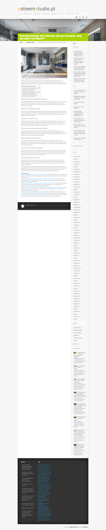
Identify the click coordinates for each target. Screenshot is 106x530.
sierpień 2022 (76, 212)
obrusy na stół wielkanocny (43, 499)
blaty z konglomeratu (42, 465)
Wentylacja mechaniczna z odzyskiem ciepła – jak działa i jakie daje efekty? (39, 183)
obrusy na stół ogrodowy (42, 497)
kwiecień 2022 (77, 222)
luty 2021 (76, 258)
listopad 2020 (77, 265)
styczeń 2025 (76, 176)
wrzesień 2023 (77, 187)
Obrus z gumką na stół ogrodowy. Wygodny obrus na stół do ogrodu (79, 120)
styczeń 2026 (76, 169)
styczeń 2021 (76, 260)
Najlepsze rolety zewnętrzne (28, 508)
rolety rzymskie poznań (45, 517)
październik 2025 (77, 171)
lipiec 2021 (76, 245)
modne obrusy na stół (45, 487)
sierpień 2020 (76, 273)
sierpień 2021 (76, 242)
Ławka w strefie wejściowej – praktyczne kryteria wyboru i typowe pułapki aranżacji (80, 68)
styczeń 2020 (76, 291)
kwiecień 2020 (77, 283)
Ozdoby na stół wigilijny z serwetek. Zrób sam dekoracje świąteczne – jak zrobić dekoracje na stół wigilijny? (27, 514)
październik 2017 (77, 301)
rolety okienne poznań (44, 516)
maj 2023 (76, 189)
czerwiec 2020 (77, 278)
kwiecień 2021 (77, 253)
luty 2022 (76, 227)
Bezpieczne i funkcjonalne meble (28, 89)
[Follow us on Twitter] (76, 17)
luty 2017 (76, 319)
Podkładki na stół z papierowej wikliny (44, 512)
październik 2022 (77, 207)
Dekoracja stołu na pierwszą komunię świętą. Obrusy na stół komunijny (79, 98)
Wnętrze (76, 13)
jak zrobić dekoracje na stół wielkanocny (43, 479)
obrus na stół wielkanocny (44, 493)
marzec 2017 (76, 316)
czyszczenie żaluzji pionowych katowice (44, 467)
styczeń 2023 (76, 199)
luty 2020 (76, 288)
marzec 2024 (76, 181)
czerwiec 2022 (77, 217)
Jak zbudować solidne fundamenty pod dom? (32, 191)
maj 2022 (76, 220)
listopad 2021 (76, 235)
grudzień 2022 (77, 202)
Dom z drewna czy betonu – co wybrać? (79, 367)
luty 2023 (76, 197)
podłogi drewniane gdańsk (44, 513)
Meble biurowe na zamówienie (44, 485)
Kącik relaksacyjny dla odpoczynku (29, 93)
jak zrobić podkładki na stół (43, 482)
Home (21, 13)
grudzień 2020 (77, 263)
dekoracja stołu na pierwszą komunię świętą (44, 468)
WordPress (85, 527)
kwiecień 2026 (77, 161)
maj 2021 (76, 250)
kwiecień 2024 (77, 179)
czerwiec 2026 (77, 156)
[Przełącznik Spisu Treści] (38, 86)
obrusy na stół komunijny (42, 495)
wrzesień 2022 (77, 209)
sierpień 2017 (76, 306)
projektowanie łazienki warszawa (44, 515)
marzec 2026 (76, 164)
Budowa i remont (37, 13)
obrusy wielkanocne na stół (43, 503)
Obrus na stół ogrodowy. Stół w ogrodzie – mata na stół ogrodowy (80, 92)
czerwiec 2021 (77, 247)
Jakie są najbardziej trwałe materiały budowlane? (79, 380)
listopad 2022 (76, 204)
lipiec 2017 (76, 308)
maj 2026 (76, 159)
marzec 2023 (76, 194)
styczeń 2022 (76, 230)
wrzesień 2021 (77, 240)
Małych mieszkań (54, 13)
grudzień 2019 (77, 293)
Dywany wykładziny (46, 13)
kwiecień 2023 (77, 192)
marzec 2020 (76, 286)
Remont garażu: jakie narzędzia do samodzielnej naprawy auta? (80, 394)
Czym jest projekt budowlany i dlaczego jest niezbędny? (34, 174)
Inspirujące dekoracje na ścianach (28, 96)
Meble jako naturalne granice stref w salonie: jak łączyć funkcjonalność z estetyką (80, 80)
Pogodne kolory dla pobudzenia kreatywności (31, 88)
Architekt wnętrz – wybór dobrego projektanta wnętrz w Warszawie (27, 474)
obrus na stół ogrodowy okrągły (44, 492)
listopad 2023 (76, 184)
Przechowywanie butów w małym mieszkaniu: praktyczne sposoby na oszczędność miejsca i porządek (79, 61)
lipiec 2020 (76, 275)
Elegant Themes (73, 527)
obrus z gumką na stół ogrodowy (43, 506)
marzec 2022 (76, 225)
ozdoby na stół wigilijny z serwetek (44, 509)
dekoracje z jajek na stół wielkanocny (43, 469)
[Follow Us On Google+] (86, 17)
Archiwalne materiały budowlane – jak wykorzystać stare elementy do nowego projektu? (42, 187)
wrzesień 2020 (77, 270)
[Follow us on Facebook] (79, 17)
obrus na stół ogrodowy (43, 491)
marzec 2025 (76, 174)
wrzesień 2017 (77, 303)
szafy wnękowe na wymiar (43, 519)
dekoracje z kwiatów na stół (44, 470)
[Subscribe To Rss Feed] (83, 17)
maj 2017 (76, 313)
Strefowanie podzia (69, 13)
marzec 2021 (76, 255)
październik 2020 (77, 268)
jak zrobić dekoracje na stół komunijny (44, 476)
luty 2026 (76, 166)
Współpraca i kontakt (28, 13)
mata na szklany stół (42, 484)
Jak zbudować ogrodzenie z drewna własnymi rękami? (34, 194)
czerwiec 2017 (77, 311)
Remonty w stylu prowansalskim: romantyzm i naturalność (79, 446)
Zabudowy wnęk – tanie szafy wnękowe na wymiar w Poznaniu (80, 126)
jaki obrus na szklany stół (44, 474)
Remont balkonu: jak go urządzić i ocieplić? (80, 418)
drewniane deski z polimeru (42, 471)
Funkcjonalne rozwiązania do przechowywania (31, 92)
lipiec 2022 (76, 214)
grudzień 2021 (77, 232)
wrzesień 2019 (77, 296)
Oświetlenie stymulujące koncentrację (29, 94)
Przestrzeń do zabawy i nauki (28, 90)
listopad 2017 (76, 298)
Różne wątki (62, 13)
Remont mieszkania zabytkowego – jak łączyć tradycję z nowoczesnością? (38, 178)
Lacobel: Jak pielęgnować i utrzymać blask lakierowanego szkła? (27, 480)
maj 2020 (76, 280)
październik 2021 (77, 237)
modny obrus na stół (43, 488)
